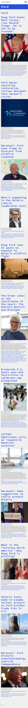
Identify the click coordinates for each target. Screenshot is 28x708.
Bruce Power (17, 642)
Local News (12, 424)
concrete (7, 353)
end (8, 423)
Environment (4, 354)
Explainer (12, 587)
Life (15, 357)
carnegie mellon (17, 351)
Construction (4, 482)
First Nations (6, 189)
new (25, 72)
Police (20, 425)
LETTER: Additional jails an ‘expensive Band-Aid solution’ (13, 440)
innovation (7, 235)
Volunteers (19, 427)
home (14, 356)
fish (13, 354)
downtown (18, 353)
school (2, 427)
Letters (11, 481)
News (2, 74)
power (6, 644)
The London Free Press (6, 63)
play (17, 189)
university (23, 360)
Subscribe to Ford (1, 705)
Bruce (11, 642)
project (2, 138)
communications (5, 187)
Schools (6, 427)
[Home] (13, 2)
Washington (17, 589)
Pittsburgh (3, 359)
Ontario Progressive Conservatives (12, 236)
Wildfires (10, 190)
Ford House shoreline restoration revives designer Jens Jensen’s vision (13, 89)
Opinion (18, 186)
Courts (6, 695)
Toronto (6, 75)
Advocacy (15, 135)
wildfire (6, 190)
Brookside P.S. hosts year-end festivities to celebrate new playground (12, 375)
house (8, 137)
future (2, 424)
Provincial (20, 189)
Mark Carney (16, 72)
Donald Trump (20, 71)
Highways (10, 356)
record (6, 537)
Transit (9, 537)
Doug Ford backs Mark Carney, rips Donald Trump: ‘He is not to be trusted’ (13, 24)
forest (22, 286)
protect (21, 536)
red (13, 288)
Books (11, 351)
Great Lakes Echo (5, 342)
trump (13, 75)
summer (13, 483)
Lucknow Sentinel (5, 422)
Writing (15, 362)
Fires (17, 286)
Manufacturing (19, 357)
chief (21, 186)
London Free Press (5, 71)
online (11, 536)
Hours (17, 356)
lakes (14, 137)
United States (18, 75)
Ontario (6, 74)
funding (23, 135)
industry (3, 235)
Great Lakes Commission (7, 129)
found (22, 354)
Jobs (6, 357)
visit (15, 427)
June (5, 424)
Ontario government (20, 534)
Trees (19, 360)
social (10, 427)
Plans (10, 696)
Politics (15, 236)
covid (6, 535)
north (13, 358)
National (21, 72)
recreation (12, 359)
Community (17, 422)
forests (18, 354)
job (11, 235)
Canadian (20, 481)
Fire (10, 423)
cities (20, 352)
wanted (3, 362)
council (21, 422)
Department (4, 423)
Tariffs (2, 75)
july (11, 137)
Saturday (22, 74)
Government (21, 482)
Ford (4, 13)
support (7, 360)
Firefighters (14, 423)
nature (7, 358)
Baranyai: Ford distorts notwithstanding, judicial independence (13, 658)
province (10, 74)
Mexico (22, 587)
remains (21, 359)
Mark (11, 72)
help (25, 482)
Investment (9, 643)
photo (17, 425)
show (24, 359)
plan (20, 588)
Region (17, 359)
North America (15, 588)
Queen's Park (16, 74)
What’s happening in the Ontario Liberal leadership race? (13, 202)
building (12, 422)
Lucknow (18, 424)
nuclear (24, 643)
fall (14, 482)
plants (8, 359)
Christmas (16, 352)
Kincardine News (5, 471)
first (2, 189)
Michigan (18, 137)
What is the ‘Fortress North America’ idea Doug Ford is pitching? (13, 550)
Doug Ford (16, 187)
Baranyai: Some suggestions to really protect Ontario (12, 495)
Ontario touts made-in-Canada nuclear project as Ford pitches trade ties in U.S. (13, 604)
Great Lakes (4, 137)
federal (19, 234)
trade (10, 75)
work (9, 362)
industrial (22, 356)
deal (16, 71)
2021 (11, 234)
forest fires (3, 287)
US (12, 427)
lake (8, 287)
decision (11, 187)
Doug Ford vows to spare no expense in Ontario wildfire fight (13, 250)
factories (9, 354)
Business (12, 586)
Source (2, 360)
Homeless (3, 696)
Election (15, 234)
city (23, 352)
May (8, 536)
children (11, 352)
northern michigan (19, 358)
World (12, 362)
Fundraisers (23, 423)
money (2, 483)
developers (10, 482)
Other (22, 287)
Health (5, 356)
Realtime (10, 288)
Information (3, 536)
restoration (7, 138)
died (14, 353)
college (2, 353)
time (6, 237)
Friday (7, 72)
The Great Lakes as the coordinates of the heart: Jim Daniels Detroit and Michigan (13, 302)
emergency (21, 187)
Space (9, 483)
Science (3, 237)
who (13, 237)
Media (18, 587)
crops (10, 695)
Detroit (11, 353)
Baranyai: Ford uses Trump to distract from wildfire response (12, 151)
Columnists (3, 186)
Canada (12, 71)
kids (8, 424)
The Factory (12, 360)
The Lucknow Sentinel (6, 413)
